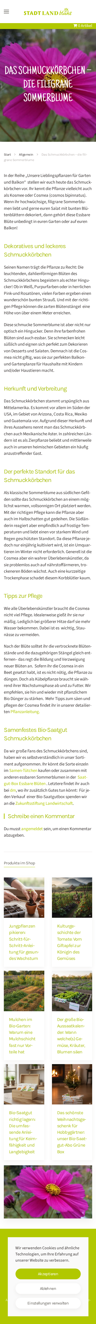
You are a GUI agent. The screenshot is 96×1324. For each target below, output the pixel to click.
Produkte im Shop (19, 862)
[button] (6, 11)
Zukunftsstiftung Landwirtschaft (44, 803)
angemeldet (32, 829)
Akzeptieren (48, 1273)
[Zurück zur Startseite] (48, 11)
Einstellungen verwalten (48, 1303)
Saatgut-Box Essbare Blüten (45, 780)
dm (13, 790)
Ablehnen (48, 1288)
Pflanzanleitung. (25, 712)
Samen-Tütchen (23, 771)
